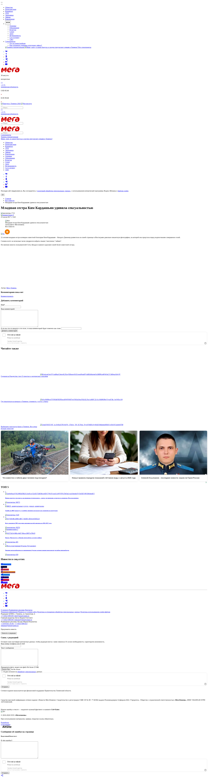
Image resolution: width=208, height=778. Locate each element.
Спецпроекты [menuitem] (10, 41)
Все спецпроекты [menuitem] (84, 47)
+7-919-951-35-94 (7, 624)
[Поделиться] (2, 776)
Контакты (28, 610)
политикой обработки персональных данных (53, 191)
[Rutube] (6, 62)
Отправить (5, 687)
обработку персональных (26, 672)
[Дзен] (6, 54)
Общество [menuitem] (9, 7)
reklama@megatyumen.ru (10, 626)
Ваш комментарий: (8, 309)
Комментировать (7, 296)
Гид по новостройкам (17, 43)
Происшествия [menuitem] (10, 9)
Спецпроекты (6, 135)
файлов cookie (123, 191)
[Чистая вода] (26, 104)
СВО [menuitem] (11, 39)
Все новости (9, 200)
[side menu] (2, 4)
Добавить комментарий (9, 331)
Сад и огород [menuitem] (14, 37)
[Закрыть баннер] (2, 2)
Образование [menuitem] (14, 28)
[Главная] (26, 72)
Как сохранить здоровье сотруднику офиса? (26, 45)
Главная (8, 199)
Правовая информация (9, 612)
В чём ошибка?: (6, 740)
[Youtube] (6, 65)
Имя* (3, 305)
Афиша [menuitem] (8, 17)
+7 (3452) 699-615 (20, 624)
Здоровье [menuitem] (13, 26)
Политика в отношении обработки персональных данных (58, 612)
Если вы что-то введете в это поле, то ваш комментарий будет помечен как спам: (31, 328)
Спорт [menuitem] (12, 32)
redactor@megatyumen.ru (23, 620)
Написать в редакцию (9, 633)
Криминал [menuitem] (9, 11)
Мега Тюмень (11, 288)
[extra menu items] (8, 22)
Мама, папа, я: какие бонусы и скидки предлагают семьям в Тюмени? (26, 139)
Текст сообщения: (7, 648)
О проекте (5, 610)
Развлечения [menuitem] (9, 19)
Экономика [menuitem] (9, 15)
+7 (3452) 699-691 (7, 616)
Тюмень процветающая (9, 137)
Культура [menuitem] (13, 30)
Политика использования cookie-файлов (95, 612)
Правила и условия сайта (27, 612)
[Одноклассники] (6, 57)
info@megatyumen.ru (21, 616)
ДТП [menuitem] (7, 13)
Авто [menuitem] (11, 34)
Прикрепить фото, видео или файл (20, 667)
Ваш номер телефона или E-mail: (13, 644)
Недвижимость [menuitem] (15, 36)
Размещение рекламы (17, 610)
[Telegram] (6, 59)
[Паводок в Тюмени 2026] (11, 104)
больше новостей (7, 428)
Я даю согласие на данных (22, 672)
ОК (3, 195)
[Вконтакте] (6, 52)
